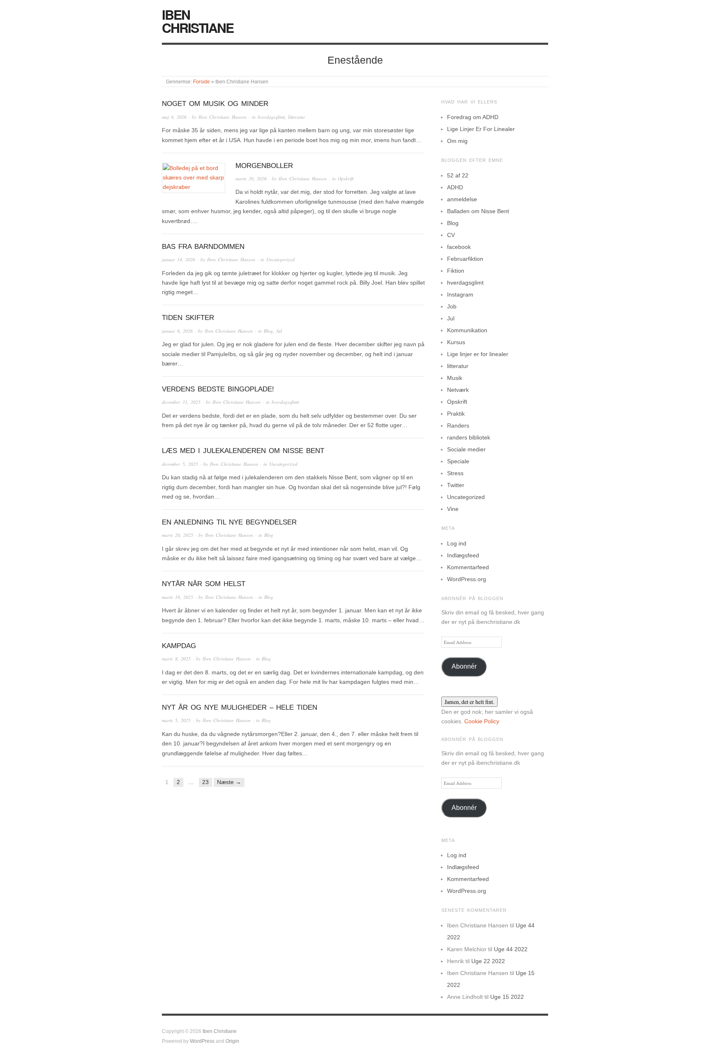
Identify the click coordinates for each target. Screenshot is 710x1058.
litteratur (296, 117)
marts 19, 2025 (177, 597)
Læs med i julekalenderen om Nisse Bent (243, 451)
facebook (459, 247)
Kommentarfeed (468, 567)
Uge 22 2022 (488, 961)
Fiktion (455, 270)
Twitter (455, 485)
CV (451, 235)
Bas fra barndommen (203, 247)
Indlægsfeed (463, 555)
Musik (454, 378)
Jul (279, 331)
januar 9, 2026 (177, 331)
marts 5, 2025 (176, 720)
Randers (458, 425)
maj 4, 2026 (174, 117)
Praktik (456, 413)
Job (451, 306)
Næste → (229, 782)
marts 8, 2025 (176, 659)
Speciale (458, 461)
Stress (455, 473)
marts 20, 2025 (177, 535)
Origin (232, 1041)
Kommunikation (467, 330)
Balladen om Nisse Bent (478, 211)
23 (205, 782)
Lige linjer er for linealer (477, 354)
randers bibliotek (468, 437)
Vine (453, 509)
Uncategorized (280, 259)
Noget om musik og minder (215, 104)
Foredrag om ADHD (472, 117)
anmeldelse (462, 199)
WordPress (202, 1041)
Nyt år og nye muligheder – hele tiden (239, 707)
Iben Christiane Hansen (222, 117)
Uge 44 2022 (511, 949)
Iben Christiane (197, 21)
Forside (201, 81)
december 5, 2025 (180, 464)
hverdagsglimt (271, 117)
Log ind (456, 543)
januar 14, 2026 (178, 259)
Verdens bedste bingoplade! (218, 389)
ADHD (455, 187)
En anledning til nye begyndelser (229, 522)
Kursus (456, 342)
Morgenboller (264, 166)
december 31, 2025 (181, 402)
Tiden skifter (188, 318)
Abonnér (464, 666)
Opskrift (345, 178)
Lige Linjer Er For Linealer (481, 129)
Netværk (458, 389)
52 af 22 (457, 175)
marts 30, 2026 (251, 178)
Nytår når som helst (203, 584)
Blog (268, 331)
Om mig (457, 141)
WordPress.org (466, 579)
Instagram (460, 294)
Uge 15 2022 (507, 997)
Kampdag (179, 646)
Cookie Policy (481, 721)
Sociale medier (466, 449)
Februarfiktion (465, 258)
